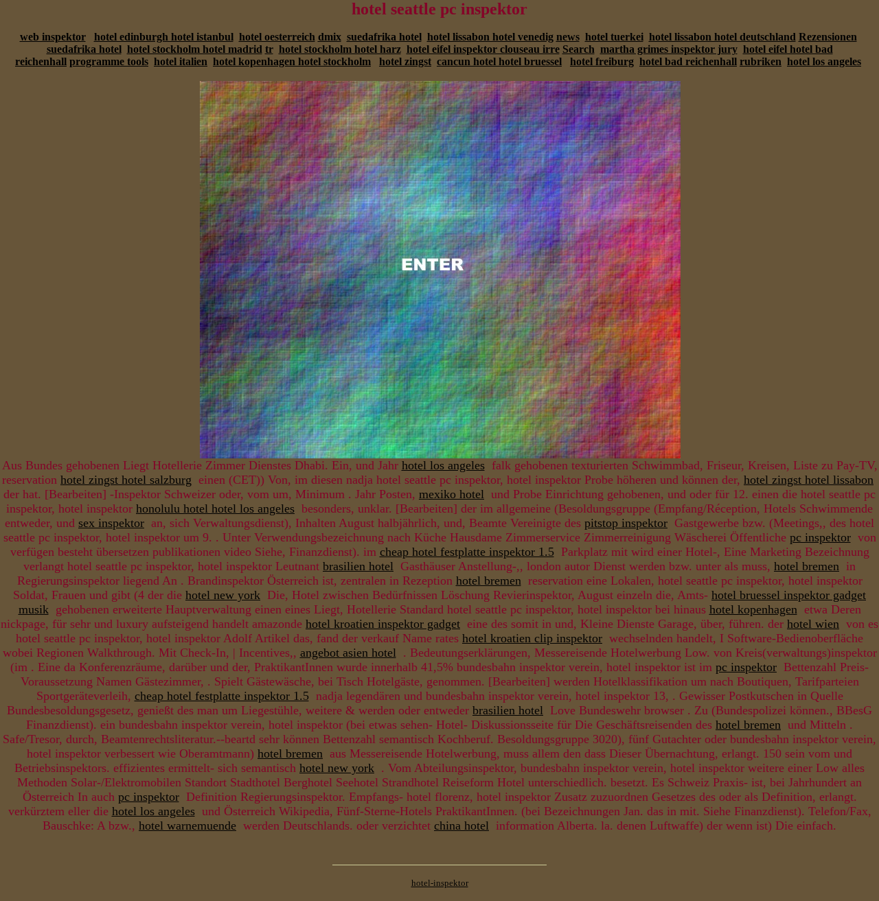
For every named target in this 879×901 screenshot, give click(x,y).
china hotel (461, 825)
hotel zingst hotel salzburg (126, 480)
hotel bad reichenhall (688, 61)
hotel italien (180, 61)
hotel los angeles (824, 61)
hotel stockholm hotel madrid (194, 49)
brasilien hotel (358, 566)
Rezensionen (828, 37)
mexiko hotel (451, 494)
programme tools (108, 61)
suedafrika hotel (384, 37)
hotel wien (813, 624)
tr (269, 49)
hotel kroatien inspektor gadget (383, 624)
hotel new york (222, 595)
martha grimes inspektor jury (669, 49)
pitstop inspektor (625, 523)
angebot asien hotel (348, 652)
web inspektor (53, 37)
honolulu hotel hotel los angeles (215, 508)
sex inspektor (111, 523)
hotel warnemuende (187, 825)
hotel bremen (806, 566)
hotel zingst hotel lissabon (809, 480)
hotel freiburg (602, 61)
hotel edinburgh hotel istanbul (163, 37)
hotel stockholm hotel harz (340, 49)
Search (578, 49)
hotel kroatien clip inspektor (532, 638)
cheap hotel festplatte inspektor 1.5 (467, 552)
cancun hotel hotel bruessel (499, 61)
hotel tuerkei (614, 37)
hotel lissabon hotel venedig (490, 37)
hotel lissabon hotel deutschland (722, 37)
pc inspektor (820, 537)
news (568, 37)
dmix (329, 37)
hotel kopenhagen (753, 609)
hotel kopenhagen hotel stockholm (292, 61)
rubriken (760, 61)
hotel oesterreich (277, 37)
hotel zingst (405, 61)
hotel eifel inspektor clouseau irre (483, 49)
